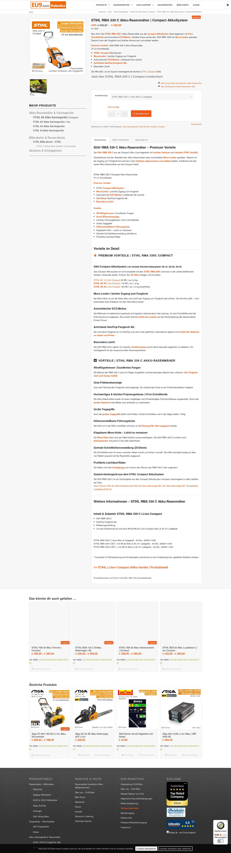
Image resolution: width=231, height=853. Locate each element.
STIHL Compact (148, 71)
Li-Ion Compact (107, 283)
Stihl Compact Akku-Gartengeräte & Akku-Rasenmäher (181, 83)
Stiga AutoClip (39, 805)
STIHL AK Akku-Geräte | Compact (152, 126)
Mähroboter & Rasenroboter (47, 138)
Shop (31, 12)
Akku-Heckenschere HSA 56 (128, 485)
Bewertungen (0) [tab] (141, 140)
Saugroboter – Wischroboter (41, 821)
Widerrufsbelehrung (129, 803)
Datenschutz (126, 817)
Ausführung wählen (41, 669)
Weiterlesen (85, 755)
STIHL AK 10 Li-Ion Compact (107, 280)
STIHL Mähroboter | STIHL (47, 141)
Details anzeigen (103, 755)
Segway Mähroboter (42, 794)
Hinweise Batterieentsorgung (134, 822)
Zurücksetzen (196, 124)
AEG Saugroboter (41, 826)
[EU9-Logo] (48, 5)
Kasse (78, 806)
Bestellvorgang (127, 812)
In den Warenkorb (141, 113)
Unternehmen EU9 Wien (132, 784)
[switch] (220, 841)
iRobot (36, 831)
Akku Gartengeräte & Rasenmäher (44, 837)
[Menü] (226, 822)
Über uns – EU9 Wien (85, 792)
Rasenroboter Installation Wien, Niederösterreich (89, 786)
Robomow (37, 789)
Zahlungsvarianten (83, 820)
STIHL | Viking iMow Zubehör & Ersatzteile (56, 146)
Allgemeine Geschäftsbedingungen (136, 798)
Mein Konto (80, 797)
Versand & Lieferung (84, 816)
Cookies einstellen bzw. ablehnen (175, 848)
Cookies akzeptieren (146, 848)
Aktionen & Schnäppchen (45, 150)
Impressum (126, 827)
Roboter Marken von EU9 (132, 793)
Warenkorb (80, 801)
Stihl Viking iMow (41, 816)
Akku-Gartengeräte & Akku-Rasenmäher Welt (178, 86)
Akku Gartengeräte (130, 126)
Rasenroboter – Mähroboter (41, 784)
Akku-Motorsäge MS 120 (153, 485)
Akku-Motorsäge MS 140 (177, 485)
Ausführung (101, 95)
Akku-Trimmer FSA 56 (104, 485)
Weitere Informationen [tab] (120, 140)
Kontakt (78, 811)
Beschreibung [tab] (100, 140)
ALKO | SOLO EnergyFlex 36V (47, 842)
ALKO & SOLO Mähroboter (45, 800)
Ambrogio (37, 810)
